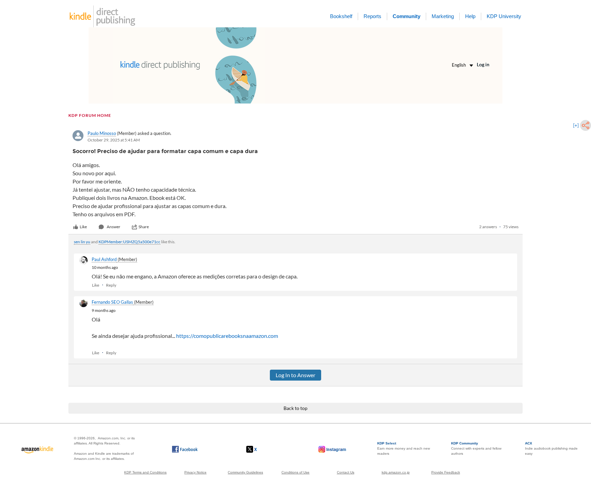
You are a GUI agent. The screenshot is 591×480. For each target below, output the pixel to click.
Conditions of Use (295, 472)
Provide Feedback (445, 472)
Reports (372, 16)
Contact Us (345, 472)
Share (144, 226)
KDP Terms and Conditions (145, 472)
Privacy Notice (195, 472)
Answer (113, 226)
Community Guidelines (245, 472)
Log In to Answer (295, 375)
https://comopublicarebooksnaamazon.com (227, 335)
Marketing (443, 16)
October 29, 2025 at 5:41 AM (114, 139)
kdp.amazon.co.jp (396, 472)
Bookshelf (341, 16)
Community (406, 16)
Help (470, 16)
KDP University (504, 16)
